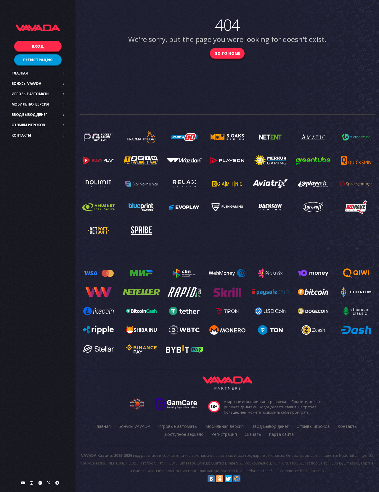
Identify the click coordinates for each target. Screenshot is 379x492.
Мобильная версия (30, 104)
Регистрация (38, 59)
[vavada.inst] (31, 483)
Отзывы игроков (28, 124)
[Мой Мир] (236, 478)
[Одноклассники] (219, 478)
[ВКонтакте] (211, 478)
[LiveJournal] (245, 478)
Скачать (253, 434)
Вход (38, 46)
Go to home (227, 53)
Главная (20, 73)
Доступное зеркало (184, 434)
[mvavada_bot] (57, 483)
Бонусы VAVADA (26, 83)
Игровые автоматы (30, 93)
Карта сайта (281, 434)
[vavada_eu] (48, 483)
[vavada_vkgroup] (40, 483)
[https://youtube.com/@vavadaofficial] (23, 483)
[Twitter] (228, 478)
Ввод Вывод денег (29, 114)
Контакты (21, 135)
